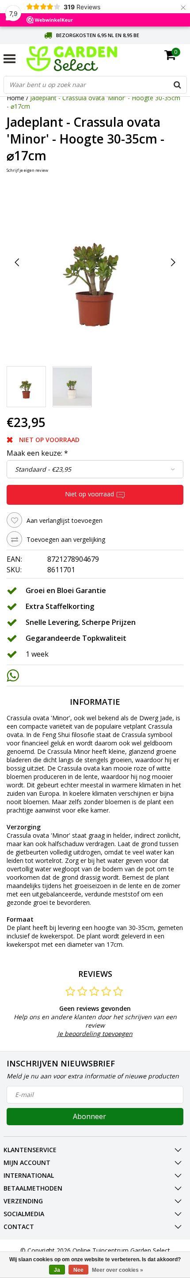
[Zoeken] (178, 85)
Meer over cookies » (117, 1270)
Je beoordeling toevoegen (95, 1033)
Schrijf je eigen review (27, 170)
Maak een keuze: (37, 453)
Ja (57, 1270)
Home (15, 98)
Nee (78, 1270)
